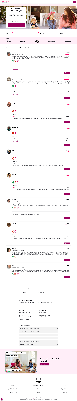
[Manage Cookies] (2, 399)
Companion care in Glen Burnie (43, 316)
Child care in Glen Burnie (42, 313)
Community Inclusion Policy (13, 389)
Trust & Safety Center (13, 388)
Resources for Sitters (13, 392)
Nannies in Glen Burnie (42, 312)
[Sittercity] (7, 2)
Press (51, 375)
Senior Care (39, 392)
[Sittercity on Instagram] (40, 379)
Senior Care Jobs (64, 392)
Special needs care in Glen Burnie (44, 315)
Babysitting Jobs (64, 386)
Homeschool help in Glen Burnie (24, 319)
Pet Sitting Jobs (64, 393)
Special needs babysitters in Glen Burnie (27, 302)
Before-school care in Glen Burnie (24, 312)
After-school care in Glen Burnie (24, 313)
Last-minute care (23, 292)
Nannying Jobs (63, 388)
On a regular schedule (16, 23)
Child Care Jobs (64, 389)
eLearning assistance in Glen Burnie (25, 318)
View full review (15, 69)
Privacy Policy (39, 398)
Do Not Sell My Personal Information (49, 398)
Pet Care (38, 393)
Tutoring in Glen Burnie (22, 315)
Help (67, 1)
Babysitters (38, 386)
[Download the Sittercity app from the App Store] (38, 382)
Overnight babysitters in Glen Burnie (26, 303)
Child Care (38, 389)
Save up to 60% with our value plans (38, 4)
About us (26, 375)
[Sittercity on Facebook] (36, 379)
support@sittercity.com (54, 399)
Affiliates (13, 386)
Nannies (38, 388)
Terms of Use (33, 398)
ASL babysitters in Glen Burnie (44, 303)
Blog (42, 375)
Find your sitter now (44, 364)
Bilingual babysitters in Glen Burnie (45, 302)
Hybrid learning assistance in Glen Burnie (25, 316)
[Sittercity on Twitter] (38, 379)
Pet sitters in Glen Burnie (42, 318)
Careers (34, 375)
